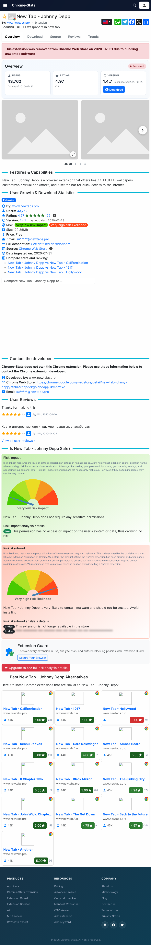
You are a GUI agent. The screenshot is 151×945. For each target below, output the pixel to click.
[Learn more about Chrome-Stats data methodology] (51, 249)
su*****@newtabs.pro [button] (33, 239)
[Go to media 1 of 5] (66, 164)
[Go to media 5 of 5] (85, 164)
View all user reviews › (18, 441)
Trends (93, 37)
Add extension (63, 916)
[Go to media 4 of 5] (80, 164)
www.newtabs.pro (18, 22)
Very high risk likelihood (68, 225)
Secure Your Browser (32, 657)
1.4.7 (23, 220)
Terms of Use (109, 910)
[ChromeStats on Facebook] (113, 924)
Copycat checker (65, 898)
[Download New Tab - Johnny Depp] (123, 83)
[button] (5, 5)
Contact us (108, 904)
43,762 (22, 211)
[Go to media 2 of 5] (70, 164)
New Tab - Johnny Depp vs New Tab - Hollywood (45, 272)
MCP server (14, 916)
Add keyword (62, 922)
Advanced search (65, 892)
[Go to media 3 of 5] (75, 164)
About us (107, 886)
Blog (104, 898)
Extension (40, 22)
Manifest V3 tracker (66, 904)
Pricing (58, 886)
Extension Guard (17, 898)
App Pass (13, 886)
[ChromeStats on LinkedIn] (105, 924)
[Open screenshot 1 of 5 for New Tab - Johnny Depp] (40, 129)
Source (55, 37)
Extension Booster (18, 904)
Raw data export (17, 922)
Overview (12, 37)
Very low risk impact (31, 225)
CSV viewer (61, 910)
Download (35, 37)
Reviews (74, 37)
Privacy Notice (110, 916)
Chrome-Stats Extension (22, 892)
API (9, 910)
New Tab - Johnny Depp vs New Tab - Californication (48, 263)
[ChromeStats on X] (122, 924)
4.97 (35, 215)
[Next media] (142, 130)
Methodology (109, 892)
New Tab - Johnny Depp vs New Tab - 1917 (40, 267)
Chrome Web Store (33, 249)
